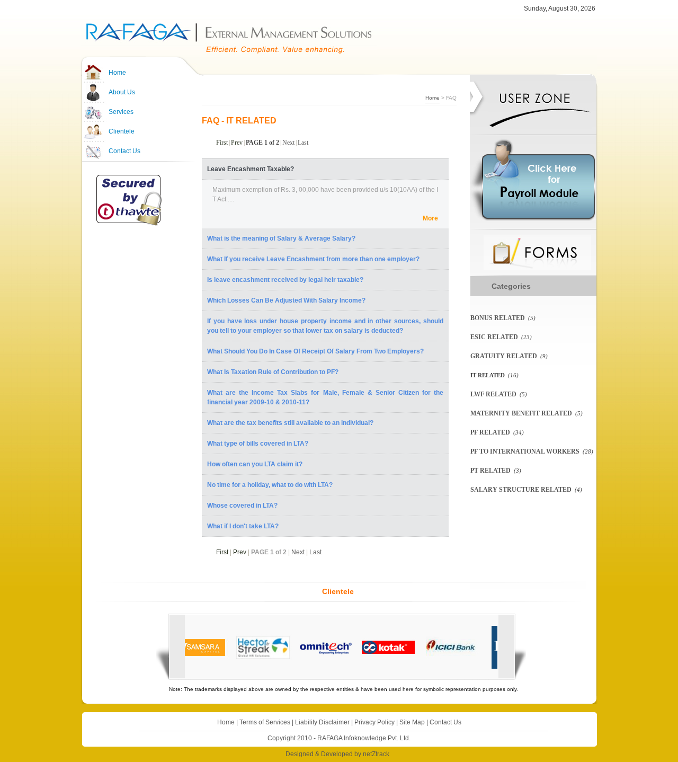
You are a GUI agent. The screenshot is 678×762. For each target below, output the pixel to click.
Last (303, 142)
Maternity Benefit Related (521, 413)
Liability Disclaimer (322, 722)
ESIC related (494, 337)
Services (121, 112)
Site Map (412, 722)
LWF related (493, 394)
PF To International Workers (524, 451)
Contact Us (124, 151)
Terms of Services (264, 722)
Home (117, 72)
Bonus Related (497, 318)
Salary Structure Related (521, 489)
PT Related (490, 470)
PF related (490, 432)
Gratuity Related (503, 356)
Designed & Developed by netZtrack (337, 754)
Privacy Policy (374, 722)
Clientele (122, 131)
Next (288, 142)
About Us (122, 92)
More (430, 218)
